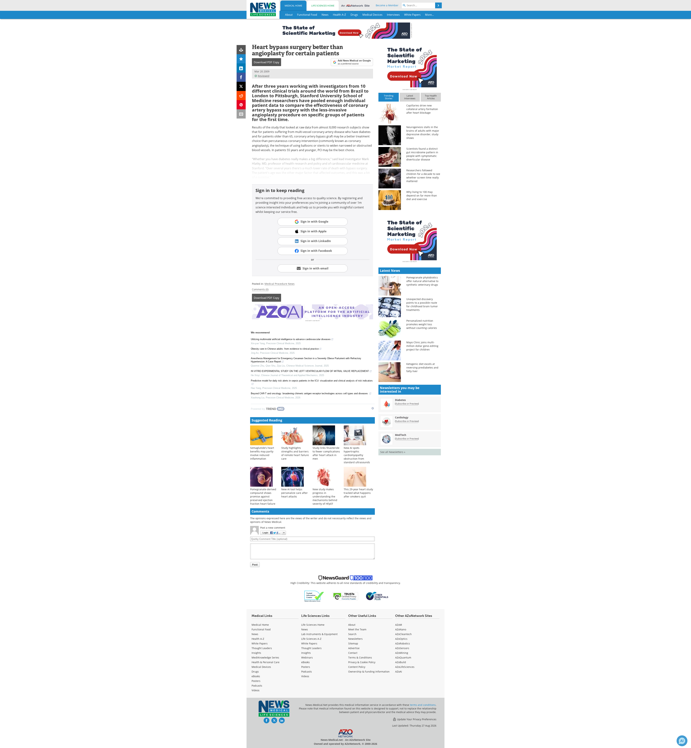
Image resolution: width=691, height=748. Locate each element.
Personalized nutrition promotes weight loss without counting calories (421, 324)
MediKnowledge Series (265, 657)
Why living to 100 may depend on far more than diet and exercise (421, 195)
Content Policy (356, 667)
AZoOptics (401, 638)
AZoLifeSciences (404, 667)
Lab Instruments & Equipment (319, 634)
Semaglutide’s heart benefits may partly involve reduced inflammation (262, 453)
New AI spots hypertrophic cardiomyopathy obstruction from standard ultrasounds (357, 455)
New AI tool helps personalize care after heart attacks (294, 493)
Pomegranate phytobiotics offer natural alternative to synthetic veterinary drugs (422, 281)
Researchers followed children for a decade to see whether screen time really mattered (423, 176)
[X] (241, 86)
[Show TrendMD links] (372, 408)
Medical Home (293, 5)
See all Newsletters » (392, 452)
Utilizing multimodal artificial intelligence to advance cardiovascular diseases (291, 339)
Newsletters (355, 638)
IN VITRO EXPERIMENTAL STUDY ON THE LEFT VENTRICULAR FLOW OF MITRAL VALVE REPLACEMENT (310, 371)
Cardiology (401, 417)
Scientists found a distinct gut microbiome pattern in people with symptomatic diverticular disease (422, 154)
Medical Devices (261, 667)
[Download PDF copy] (241, 49)
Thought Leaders (262, 648)
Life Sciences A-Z (311, 638)
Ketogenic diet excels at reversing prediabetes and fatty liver (422, 367)
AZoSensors (402, 648)
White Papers (260, 643)
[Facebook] (241, 77)
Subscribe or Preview (407, 403)
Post (255, 564)
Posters (256, 681)
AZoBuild (400, 662)
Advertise (354, 648)
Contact (352, 653)
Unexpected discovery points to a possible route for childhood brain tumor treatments (422, 304)
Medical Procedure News (280, 283)
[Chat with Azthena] (682, 740)
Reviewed (263, 76)
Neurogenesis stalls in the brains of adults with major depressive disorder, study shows (422, 132)
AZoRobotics (402, 643)
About (351, 624)
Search (352, 634)
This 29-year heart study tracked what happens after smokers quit (358, 493)
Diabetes (400, 400)
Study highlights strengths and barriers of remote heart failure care (295, 453)
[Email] (241, 114)
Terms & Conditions (360, 657)
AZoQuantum (403, 657)
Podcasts (257, 685)
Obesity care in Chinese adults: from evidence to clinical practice (285, 348)
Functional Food (261, 629)
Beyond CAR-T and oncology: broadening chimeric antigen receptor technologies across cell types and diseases (310, 393)
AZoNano (400, 629)
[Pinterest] (241, 104)
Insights (256, 653)
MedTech (400, 435)
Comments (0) (260, 289)
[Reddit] (241, 95)
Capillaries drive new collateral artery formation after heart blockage (422, 109)
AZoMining (401, 653)
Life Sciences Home (322, 5)
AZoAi (398, 671)
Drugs (255, 671)
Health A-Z (258, 638)
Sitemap (353, 643)
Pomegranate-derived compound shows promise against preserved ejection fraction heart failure (263, 496)
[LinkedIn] (241, 68)
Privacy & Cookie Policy (361, 662)
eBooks (256, 676)
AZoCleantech (403, 634)
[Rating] (241, 58)
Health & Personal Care (265, 662)
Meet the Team (357, 629)
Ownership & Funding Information (369, 671)
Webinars (307, 657)
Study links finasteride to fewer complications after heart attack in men (326, 453)
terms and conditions (423, 705)
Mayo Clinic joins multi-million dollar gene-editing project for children (422, 346)
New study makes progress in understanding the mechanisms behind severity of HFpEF (325, 496)
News (255, 634)
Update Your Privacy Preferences (416, 719)
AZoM (398, 624)
